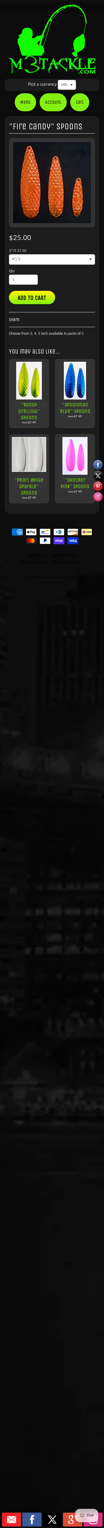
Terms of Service (67, 562)
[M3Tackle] (52, 69)
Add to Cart (32, 297)
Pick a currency (42, 84)
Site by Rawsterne (52, 582)
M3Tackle (50, 577)
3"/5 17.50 (17, 251)
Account (53, 102)
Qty (12, 271)
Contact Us (37, 555)
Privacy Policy (34, 562)
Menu (25, 102)
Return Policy (65, 555)
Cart (80, 102)
